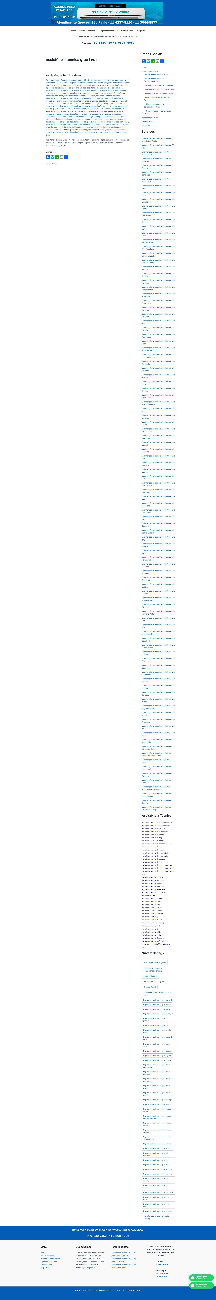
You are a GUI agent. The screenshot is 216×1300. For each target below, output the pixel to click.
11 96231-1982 (124, 42)
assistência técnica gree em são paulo (62, 98)
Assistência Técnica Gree (63, 75)
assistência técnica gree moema (103, 106)
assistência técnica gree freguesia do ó (96, 98)
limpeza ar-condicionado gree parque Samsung (157, 1131)
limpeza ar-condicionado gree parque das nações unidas (157, 1117)
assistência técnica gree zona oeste (82, 132)
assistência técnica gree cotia (109, 96)
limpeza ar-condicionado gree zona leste (158, 1192)
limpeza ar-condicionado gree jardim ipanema (156, 1073)
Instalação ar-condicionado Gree (160, 89)
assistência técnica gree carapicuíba (61, 93)
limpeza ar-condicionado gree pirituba (157, 1148)
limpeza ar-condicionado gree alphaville (158, 1000)
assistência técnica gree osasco (79, 109)
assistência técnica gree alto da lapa (70, 88)
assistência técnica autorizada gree (61, 83)
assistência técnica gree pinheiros (79, 114)
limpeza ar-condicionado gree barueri (157, 1005)
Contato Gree (127, 30)
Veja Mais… (92, 1267)
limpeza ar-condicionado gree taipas (156, 1165)
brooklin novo (150, 981)
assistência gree (121, 80)
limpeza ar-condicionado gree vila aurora (158, 1174)
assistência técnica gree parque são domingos (66, 111)
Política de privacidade (50, 1259)
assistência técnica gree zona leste (103, 129)
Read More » (51, 163)
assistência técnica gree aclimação (61, 85)
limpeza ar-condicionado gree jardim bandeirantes (156, 1066)
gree (48, 135)
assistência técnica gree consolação (79, 96)
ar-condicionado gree (104, 80)
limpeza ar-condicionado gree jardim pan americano (158, 1080)
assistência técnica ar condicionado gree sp (153, 969)
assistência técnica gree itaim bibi (113, 101)
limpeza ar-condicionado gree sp (155, 1160)
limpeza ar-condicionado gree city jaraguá (155, 1019)
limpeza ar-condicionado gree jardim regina (156, 1087)
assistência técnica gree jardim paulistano (98, 103)
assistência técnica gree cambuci (112, 90)
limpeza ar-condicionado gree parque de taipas (158, 1124)
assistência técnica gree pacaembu (109, 109)
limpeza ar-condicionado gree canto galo (158, 1014)
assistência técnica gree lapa (76, 106)
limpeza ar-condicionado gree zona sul (157, 1211)
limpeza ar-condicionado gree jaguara (157, 1051)
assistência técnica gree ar (57, 90)
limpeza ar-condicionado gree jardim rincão (156, 1094)
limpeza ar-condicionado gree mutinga (157, 1100)
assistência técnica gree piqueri (108, 114)
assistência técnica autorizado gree (92, 83)
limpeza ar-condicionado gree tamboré (157, 1169)
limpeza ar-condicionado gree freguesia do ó (158, 1038)
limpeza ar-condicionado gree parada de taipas (158, 1110)
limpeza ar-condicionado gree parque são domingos (157, 1138)
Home (73, 30)
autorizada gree (150, 976)
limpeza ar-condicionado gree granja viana (156, 1045)
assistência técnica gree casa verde (93, 93)
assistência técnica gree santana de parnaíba (73, 119)
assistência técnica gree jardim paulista (62, 103)
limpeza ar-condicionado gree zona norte (156, 1198)
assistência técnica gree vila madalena (94, 124)
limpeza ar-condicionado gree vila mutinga (155, 1186)
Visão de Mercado (132, 1290)
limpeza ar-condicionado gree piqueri (157, 1144)
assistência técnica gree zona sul (113, 132)
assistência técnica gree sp (57, 122)
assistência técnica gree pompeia (88, 116)
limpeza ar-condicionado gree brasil (156, 1009)
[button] (96, 30)
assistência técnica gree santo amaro (109, 119)
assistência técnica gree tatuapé (84, 122)
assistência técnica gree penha (100, 111)
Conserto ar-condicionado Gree (159, 85)
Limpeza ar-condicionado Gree (159, 93)
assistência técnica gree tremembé (113, 122)
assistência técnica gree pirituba (59, 116)
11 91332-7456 (102, 42)
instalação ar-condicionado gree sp (158, 993)
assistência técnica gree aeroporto (91, 85)
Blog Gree (141, 30)
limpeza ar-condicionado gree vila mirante (155, 1180)
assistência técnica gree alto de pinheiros (104, 88)
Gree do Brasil (150, 987)
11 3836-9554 (161, 1264)
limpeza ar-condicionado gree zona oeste (156, 1205)
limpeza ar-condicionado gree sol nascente (155, 1154)
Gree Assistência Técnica (56, 80)
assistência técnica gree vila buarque (61, 124)
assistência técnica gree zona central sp (70, 129)
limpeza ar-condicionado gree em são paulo (157, 1031)
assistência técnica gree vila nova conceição (81, 127)
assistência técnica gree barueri (83, 90)
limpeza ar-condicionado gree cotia (156, 1025)
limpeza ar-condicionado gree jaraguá (157, 1060)
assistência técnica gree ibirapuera (83, 101)
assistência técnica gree (118, 83)
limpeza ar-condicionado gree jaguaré (157, 1056)
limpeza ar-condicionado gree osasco (157, 1104)
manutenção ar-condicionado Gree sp (156, 1217)
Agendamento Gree (109, 30)
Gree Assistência (87, 30)
